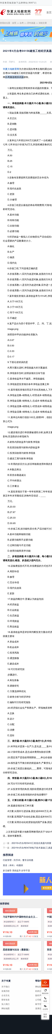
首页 (49, 12)
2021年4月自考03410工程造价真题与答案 (31, 842)
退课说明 (39, 1008)
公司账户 (39, 999)
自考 (22, 22)
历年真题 (31, 22)
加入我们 (5, 1004)
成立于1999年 (23, 921)
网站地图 (5, 1008)
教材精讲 (24, 925)
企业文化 (5, 995)
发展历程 (5, 990)
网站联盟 (39, 986)
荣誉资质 (5, 999)
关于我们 (5, 986)
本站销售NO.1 (9, 921)
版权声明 (39, 995)
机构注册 (39, 990)
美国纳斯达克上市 (11, 925)
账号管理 (39, 1004)
